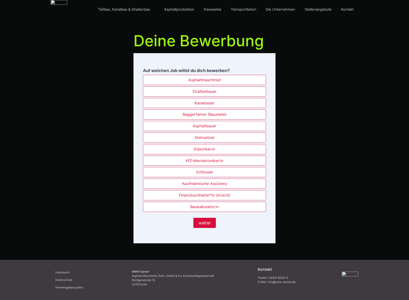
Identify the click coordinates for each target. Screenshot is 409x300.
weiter (204, 222)
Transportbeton (243, 9)
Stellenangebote (318, 9)
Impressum (62, 272)
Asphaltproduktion (179, 9)
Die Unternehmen (280, 9)
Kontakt (347, 9)
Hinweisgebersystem (69, 287)
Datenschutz (63, 280)
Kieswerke (212, 9)
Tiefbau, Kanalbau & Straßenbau (124, 9)
